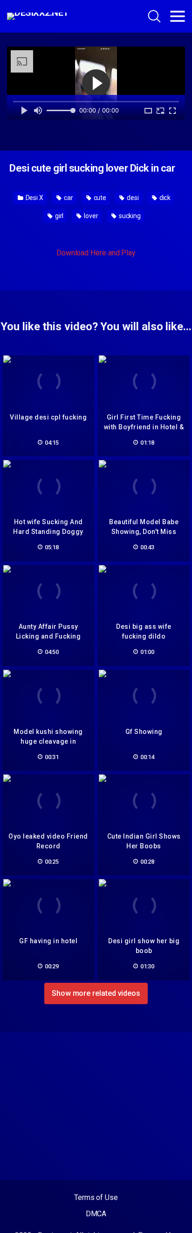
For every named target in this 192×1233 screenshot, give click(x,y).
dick (164, 197)
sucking (129, 216)
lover (90, 216)
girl (59, 216)
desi (132, 197)
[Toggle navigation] (177, 16)
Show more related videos (96, 993)
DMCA (96, 1213)
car (67, 197)
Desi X (33, 197)
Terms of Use (96, 1197)
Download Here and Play (96, 252)
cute (99, 197)
